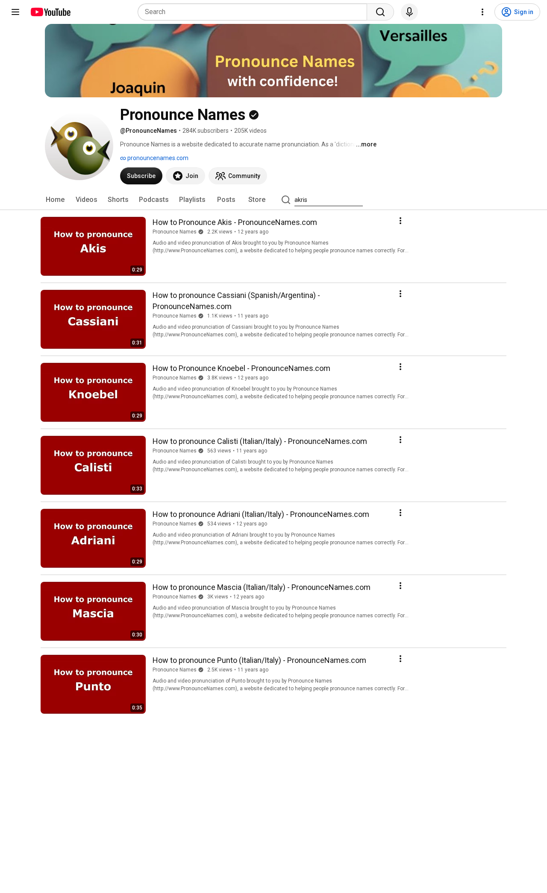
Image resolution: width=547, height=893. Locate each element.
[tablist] (273, 200)
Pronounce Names (175, 232)
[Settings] (482, 12)
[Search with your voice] (409, 11)
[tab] (55, 200)
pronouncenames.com (157, 158)
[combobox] (255, 12)
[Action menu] (400, 220)
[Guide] (15, 12)
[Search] (380, 11)
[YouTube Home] (50, 12)
